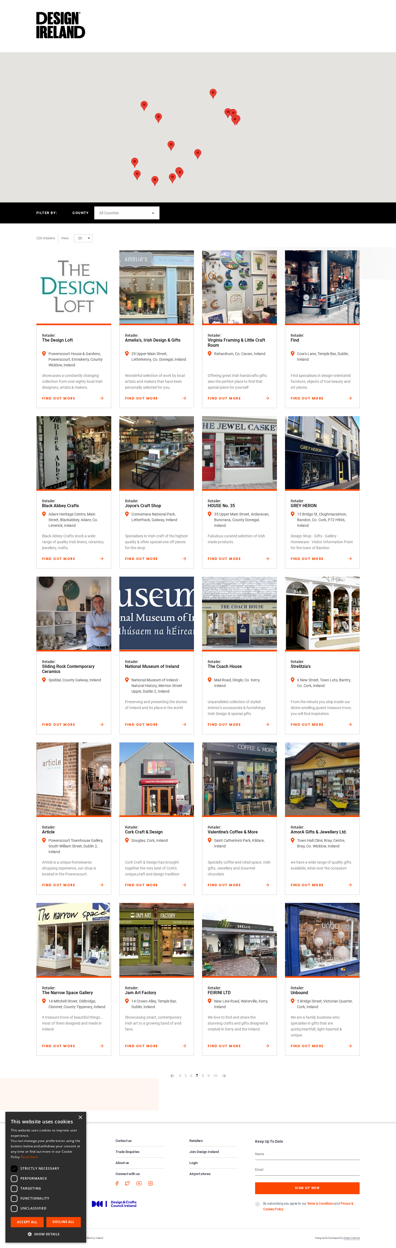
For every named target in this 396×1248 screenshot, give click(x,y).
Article (48, 832)
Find (295, 340)
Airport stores (200, 1174)
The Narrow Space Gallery (67, 992)
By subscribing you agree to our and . (308, 1206)
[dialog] (45, 1177)
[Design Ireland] (60, 25)
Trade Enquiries (128, 1152)
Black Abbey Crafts (60, 505)
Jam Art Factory (140, 992)
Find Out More (58, 398)
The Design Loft (57, 340)
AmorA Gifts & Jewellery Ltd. (319, 832)
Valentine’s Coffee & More (233, 832)
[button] (234, 120)
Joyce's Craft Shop (143, 505)
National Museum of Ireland (152, 666)
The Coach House (225, 666)
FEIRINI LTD (219, 992)
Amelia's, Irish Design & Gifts (152, 340)
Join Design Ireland (204, 1152)
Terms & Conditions (320, 1203)
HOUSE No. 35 (221, 505)
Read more (29, 1157)
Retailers (196, 1141)
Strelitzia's (301, 666)
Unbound (299, 992)
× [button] (80, 1118)
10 (215, 1075)
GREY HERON (304, 505)
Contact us (124, 1141)
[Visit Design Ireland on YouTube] (139, 1183)
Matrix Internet (352, 1237)
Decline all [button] (63, 1221)
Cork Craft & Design (144, 832)
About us (122, 1163)
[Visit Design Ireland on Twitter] (127, 1183)
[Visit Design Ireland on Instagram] (150, 1183)
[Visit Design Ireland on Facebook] (117, 1183)
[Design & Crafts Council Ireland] (114, 1203)
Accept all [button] (27, 1222)
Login (193, 1163)
